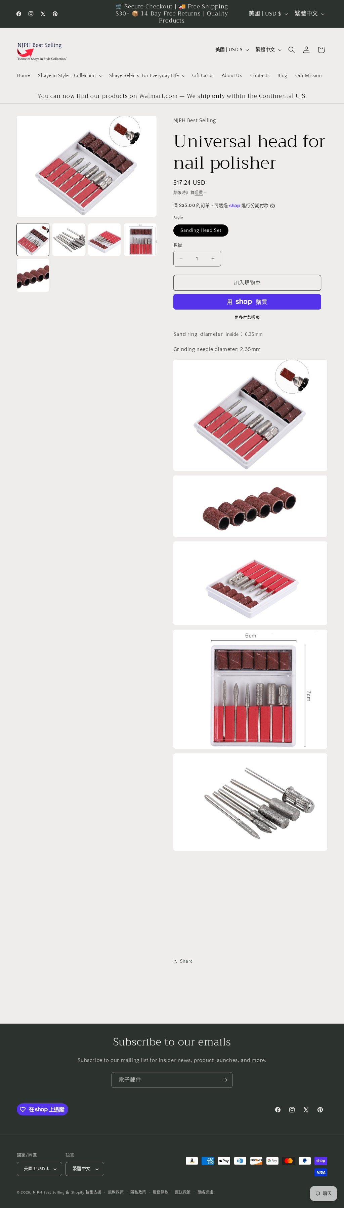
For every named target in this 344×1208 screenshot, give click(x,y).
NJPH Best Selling (49, 1193)
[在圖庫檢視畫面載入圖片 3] (104, 239)
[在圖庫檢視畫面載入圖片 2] (68, 239)
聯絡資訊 (205, 1193)
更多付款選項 (247, 318)
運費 (199, 193)
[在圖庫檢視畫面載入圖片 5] (33, 275)
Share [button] (186, 961)
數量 (177, 245)
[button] (69, 76)
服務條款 (161, 1193)
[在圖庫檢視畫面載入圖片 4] (140, 239)
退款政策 (116, 1193)
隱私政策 (138, 1193)
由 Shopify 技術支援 (83, 1193)
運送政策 (183, 1193)
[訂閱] (224, 1080)
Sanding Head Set (200, 230)
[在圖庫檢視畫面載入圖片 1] (33, 239)
